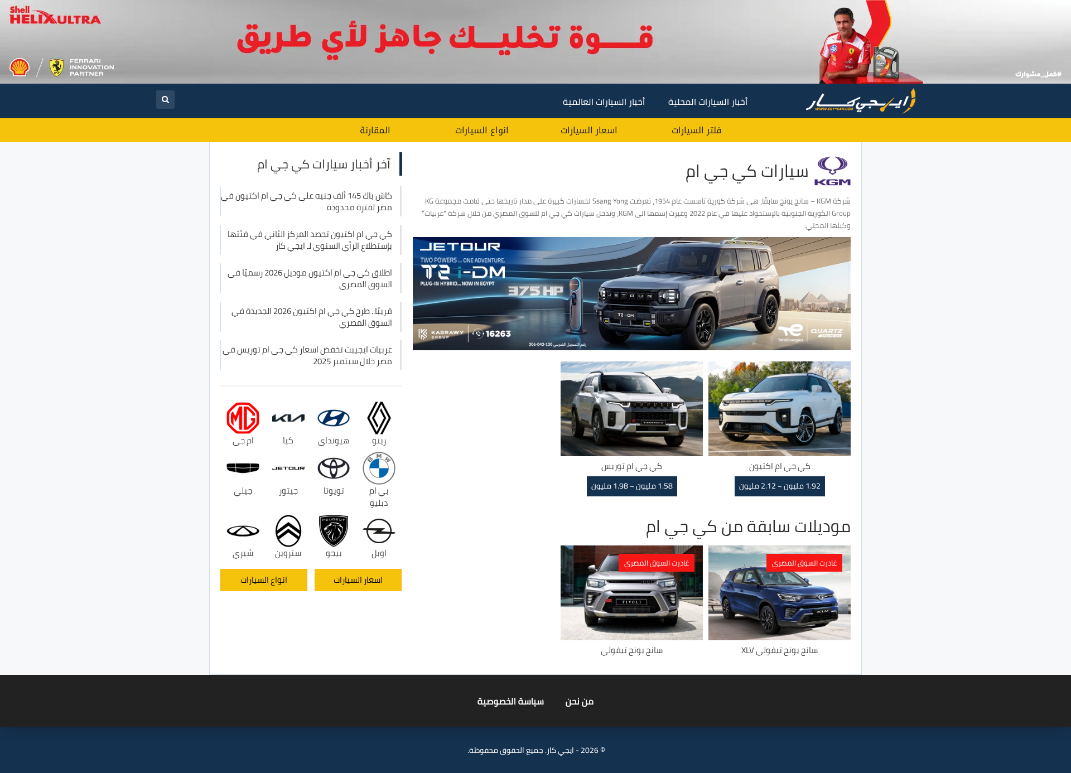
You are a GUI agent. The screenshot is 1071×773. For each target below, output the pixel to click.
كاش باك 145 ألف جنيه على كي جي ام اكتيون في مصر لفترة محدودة (306, 201)
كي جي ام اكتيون (780, 466)
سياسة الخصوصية (510, 701)
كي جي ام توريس (631, 466)
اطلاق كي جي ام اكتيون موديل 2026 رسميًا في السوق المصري (310, 278)
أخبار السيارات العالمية (604, 101)
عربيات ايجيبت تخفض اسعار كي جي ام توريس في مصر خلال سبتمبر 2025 (307, 355)
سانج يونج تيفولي (632, 650)
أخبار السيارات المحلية (707, 101)
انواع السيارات (482, 130)
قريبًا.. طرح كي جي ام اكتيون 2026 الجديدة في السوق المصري (311, 317)
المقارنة (375, 130)
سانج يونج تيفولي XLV (779, 650)
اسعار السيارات (589, 130)
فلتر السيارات (696, 130)
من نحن (580, 701)
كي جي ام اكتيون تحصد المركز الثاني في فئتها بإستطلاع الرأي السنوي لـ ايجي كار (310, 240)
